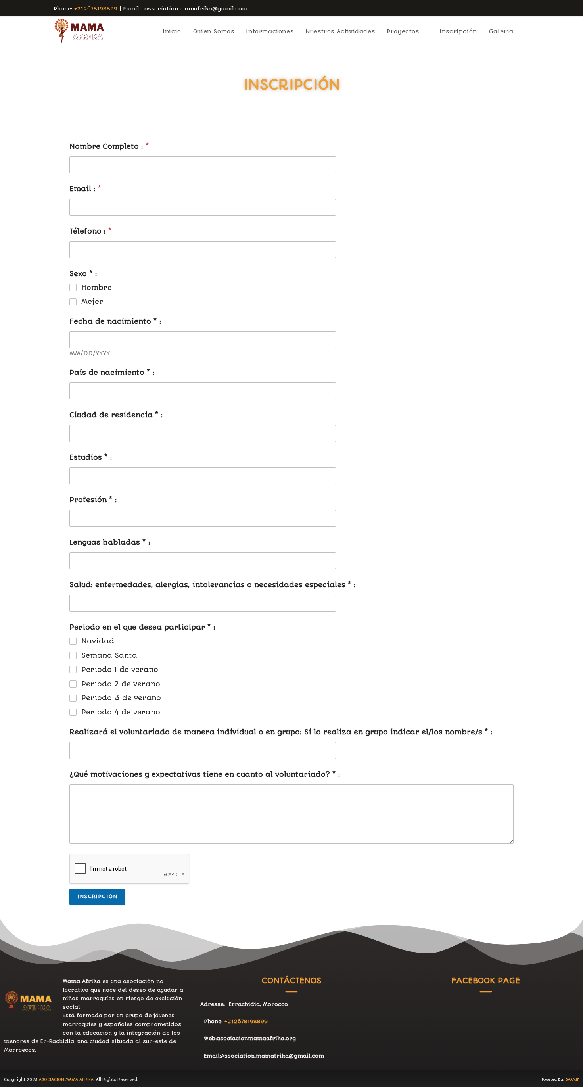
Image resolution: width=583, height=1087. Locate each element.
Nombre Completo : (109, 146)
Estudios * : (90, 457)
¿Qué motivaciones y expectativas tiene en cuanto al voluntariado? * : (204, 774)
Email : (85, 189)
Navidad (97, 641)
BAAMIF (572, 1079)
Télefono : (90, 231)
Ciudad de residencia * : (116, 415)
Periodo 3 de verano (121, 698)
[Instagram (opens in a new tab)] (526, 9)
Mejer (92, 301)
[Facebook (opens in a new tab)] (518, 9)
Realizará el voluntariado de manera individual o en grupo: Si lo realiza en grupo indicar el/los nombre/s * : (281, 732)
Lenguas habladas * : (109, 542)
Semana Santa (109, 655)
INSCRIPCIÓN (97, 896)
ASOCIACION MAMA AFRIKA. (67, 1079)
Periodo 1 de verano (119, 670)
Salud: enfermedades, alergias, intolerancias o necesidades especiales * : (212, 585)
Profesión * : (93, 500)
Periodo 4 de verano (120, 712)
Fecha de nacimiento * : (115, 321)
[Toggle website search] (527, 31)
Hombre (96, 288)
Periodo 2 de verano (120, 684)
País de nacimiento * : (112, 372)
